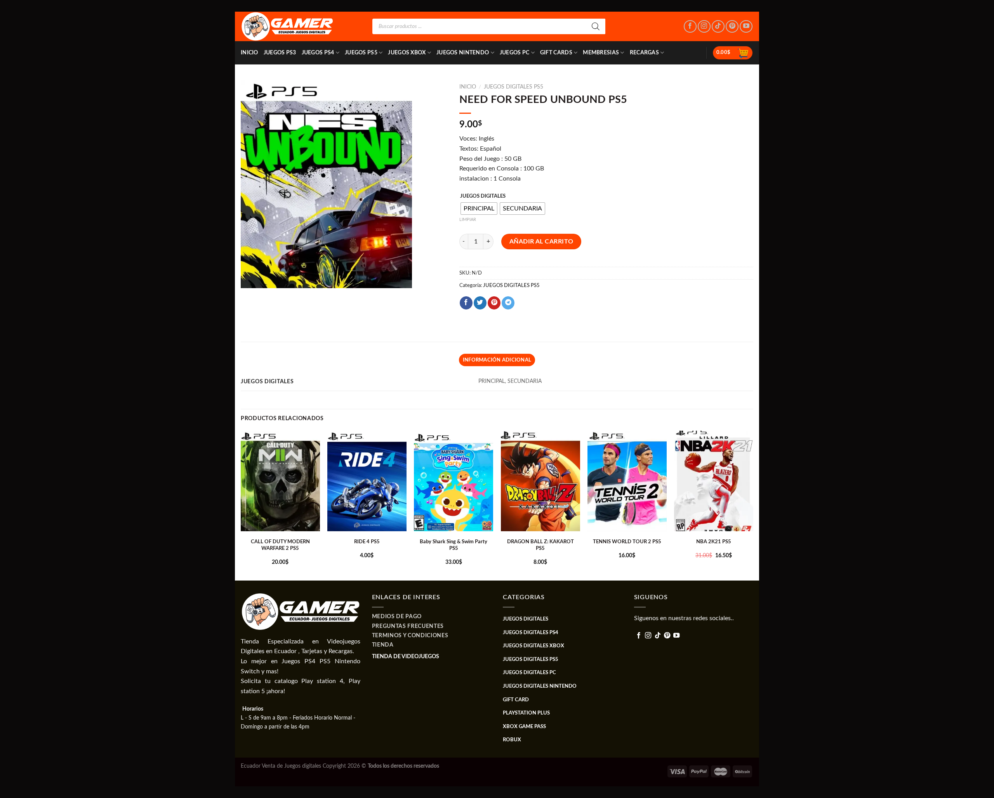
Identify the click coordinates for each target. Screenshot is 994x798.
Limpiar (467, 219)
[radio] (479, 208)
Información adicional (497, 360)
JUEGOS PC (515, 53)
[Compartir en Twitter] (480, 302)
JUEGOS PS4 (318, 53)
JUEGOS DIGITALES (483, 196)
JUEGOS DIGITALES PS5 (513, 87)
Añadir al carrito (541, 241)
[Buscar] (595, 26)
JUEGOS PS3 (280, 53)
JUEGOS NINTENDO (462, 53)
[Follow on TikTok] (718, 26)
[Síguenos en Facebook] (690, 26)
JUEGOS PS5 (361, 53)
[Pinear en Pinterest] (494, 302)
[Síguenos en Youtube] (746, 26)
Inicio (249, 53)
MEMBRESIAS (601, 53)
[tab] (497, 360)
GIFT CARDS (556, 53)
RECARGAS (644, 53)
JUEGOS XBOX (407, 53)
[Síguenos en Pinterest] (732, 26)
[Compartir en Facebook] (466, 302)
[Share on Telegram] (508, 302)
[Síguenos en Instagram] (704, 26)
